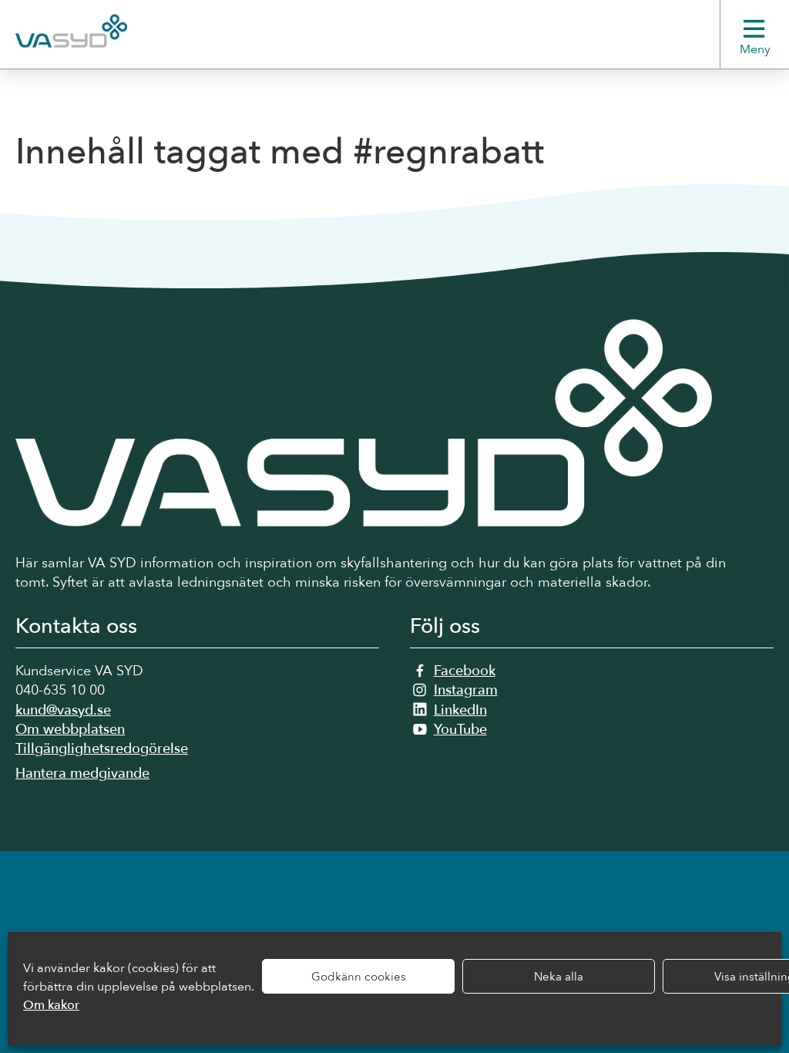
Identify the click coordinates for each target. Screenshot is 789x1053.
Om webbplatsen (70, 729)
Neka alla (558, 976)
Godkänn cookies (358, 976)
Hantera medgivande (82, 773)
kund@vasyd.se (63, 710)
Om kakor (51, 1005)
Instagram (466, 690)
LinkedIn (460, 710)
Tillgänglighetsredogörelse (101, 749)
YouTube (460, 729)
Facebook (464, 671)
